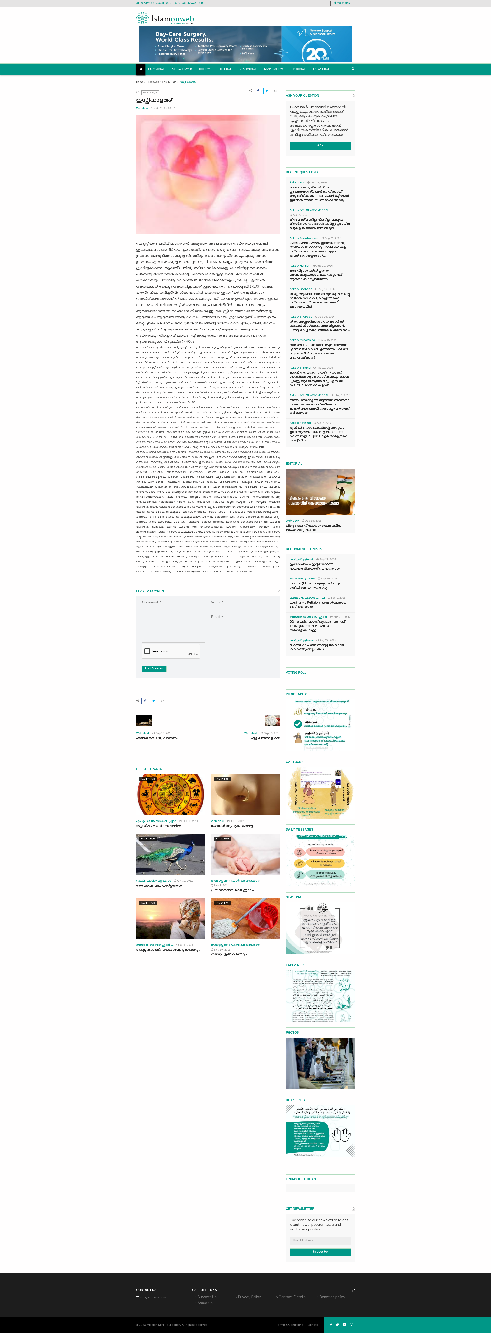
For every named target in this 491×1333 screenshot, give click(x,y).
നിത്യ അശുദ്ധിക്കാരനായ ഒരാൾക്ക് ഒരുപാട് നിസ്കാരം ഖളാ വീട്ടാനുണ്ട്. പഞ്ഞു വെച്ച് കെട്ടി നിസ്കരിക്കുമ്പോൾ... (320, 326)
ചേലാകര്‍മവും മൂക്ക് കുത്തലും (232, 826)
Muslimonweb (249, 69)
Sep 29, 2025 (328, 559)
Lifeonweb (226, 69)
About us (205, 1303)
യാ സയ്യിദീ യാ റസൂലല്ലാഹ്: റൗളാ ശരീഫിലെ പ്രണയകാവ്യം (316, 586)
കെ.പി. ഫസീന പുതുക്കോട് (153, 881)
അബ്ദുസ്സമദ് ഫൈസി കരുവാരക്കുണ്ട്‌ (235, 881)
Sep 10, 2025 (329, 578)
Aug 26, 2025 (342, 616)
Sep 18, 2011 (272, 733)
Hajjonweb (299, 69)
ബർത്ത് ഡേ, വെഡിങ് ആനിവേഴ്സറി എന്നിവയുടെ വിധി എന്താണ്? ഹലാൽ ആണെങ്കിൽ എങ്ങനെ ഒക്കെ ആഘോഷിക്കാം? (319, 352)
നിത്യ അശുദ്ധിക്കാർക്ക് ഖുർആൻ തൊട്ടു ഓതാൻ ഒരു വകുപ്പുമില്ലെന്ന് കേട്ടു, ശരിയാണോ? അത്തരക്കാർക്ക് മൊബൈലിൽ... (320, 301)
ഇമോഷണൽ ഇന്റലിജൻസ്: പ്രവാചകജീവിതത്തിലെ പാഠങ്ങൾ (315, 567)
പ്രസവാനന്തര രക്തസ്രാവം (232, 891)
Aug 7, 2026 (324, 422)
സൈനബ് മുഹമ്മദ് (302, 579)
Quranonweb (157, 69)
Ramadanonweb (275, 69)
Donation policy (332, 1297)
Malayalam (344, 3)
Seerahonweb (182, 69)
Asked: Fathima (300, 423)
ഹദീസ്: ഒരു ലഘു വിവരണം (157, 739)
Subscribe (320, 1252)
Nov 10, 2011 (222, 949)
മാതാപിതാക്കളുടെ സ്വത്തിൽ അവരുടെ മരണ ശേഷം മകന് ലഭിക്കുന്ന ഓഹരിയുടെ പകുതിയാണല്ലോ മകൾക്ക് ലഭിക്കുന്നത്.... (319, 407)
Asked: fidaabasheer (304, 238)
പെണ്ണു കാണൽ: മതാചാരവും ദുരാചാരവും (168, 950)
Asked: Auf (297, 183)
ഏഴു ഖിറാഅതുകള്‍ (265, 739)
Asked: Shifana (300, 368)
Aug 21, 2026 (333, 238)
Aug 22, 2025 (328, 640)
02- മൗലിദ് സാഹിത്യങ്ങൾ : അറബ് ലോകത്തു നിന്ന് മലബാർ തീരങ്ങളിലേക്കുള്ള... (317, 626)
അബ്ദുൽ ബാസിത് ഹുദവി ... (155, 945)
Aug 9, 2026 (342, 395)
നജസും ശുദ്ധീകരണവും (229, 955)
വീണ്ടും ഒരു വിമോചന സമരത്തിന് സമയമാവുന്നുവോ (313, 528)
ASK (320, 146)
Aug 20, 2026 (324, 265)
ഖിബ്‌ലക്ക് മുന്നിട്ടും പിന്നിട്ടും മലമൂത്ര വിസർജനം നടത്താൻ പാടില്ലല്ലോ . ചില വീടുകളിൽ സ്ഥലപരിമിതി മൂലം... (320, 224)
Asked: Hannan (300, 266)
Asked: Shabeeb (301, 289)
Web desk (142, 108)
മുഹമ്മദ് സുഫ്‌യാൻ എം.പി (307, 598)
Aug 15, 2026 (329, 340)
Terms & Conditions (289, 1325)
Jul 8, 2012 (237, 821)
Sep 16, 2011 (164, 733)
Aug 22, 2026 (319, 182)
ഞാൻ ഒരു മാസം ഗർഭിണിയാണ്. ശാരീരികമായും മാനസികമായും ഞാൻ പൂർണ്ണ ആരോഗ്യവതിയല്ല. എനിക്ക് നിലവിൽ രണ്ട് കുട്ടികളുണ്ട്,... (319, 379)
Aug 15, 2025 (313, 520)
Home (139, 82)
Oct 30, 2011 (190, 821)
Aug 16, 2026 (326, 289)
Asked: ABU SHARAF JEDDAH (309, 210)
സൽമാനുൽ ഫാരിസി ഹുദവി (308, 617)
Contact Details (292, 1297)
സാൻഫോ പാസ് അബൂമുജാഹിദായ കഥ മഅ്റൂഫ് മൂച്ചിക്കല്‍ (317, 648)
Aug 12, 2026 (325, 367)
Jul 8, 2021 (186, 944)
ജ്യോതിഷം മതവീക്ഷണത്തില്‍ (158, 826)
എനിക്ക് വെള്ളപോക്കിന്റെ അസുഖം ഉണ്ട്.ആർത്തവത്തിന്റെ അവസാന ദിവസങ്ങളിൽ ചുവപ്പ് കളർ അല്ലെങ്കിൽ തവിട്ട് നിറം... (318, 434)
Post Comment (154, 669)
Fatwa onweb (322, 69)
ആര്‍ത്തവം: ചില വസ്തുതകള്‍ (159, 886)
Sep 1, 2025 (338, 597)
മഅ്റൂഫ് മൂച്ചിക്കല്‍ (302, 560)
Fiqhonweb (205, 69)
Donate (313, 1325)
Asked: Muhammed (302, 340)
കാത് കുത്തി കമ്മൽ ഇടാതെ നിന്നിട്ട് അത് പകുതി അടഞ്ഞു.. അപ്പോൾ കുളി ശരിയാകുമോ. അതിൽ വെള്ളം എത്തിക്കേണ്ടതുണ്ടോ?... (318, 250)
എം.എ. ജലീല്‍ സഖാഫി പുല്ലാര (156, 821)
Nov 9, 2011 (221, 885)
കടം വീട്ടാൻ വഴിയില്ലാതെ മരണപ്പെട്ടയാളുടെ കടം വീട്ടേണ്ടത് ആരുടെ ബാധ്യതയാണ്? (316, 275)
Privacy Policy (249, 1297)
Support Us (207, 1297)
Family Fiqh (169, 81)
